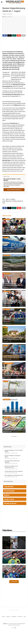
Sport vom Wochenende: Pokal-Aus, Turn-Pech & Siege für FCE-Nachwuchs (13, 320)
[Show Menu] (1, 2)
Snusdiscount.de (11, 625)
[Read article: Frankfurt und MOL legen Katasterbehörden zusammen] (14, 280)
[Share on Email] (19, 35)
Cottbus (5, 327)
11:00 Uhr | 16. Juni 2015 (7, 14)
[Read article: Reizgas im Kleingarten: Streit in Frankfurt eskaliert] (14, 244)
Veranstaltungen (9, 491)
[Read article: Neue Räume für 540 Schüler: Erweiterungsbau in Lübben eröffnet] (14, 370)
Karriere (3, 616)
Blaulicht (5, 237)
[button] (14, 542)
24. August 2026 (7, 233)
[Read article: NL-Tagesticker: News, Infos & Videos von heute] (14, 226)
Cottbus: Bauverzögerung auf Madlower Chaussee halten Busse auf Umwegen (14, 392)
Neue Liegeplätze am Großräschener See (14, 475)
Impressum (8, 616)
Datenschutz (20, 616)
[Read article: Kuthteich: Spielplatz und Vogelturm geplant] (14, 262)
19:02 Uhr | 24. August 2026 (11, 472)
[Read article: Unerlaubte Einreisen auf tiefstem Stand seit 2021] (14, 406)
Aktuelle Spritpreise (10, 503)
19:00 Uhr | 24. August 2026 (11, 476)
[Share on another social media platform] (23, 35)
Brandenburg (6, 219)
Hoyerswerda (6, 291)
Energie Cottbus (9, 499)
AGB (25, 616)
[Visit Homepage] (15, 2)
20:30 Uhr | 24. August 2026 (11, 463)
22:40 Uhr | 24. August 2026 (11, 453)
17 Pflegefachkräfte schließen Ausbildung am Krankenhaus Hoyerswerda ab (12, 302)
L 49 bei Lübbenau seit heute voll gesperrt (14, 471)
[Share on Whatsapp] (14, 35)
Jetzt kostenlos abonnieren (14, 189)
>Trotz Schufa (10, 623)
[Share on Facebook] (4, 35)
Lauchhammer (6, 255)
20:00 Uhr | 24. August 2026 (11, 468)
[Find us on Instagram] (13, 627)
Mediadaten (14, 616)
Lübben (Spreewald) (8, 363)
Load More (14, 436)
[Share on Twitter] (9, 35)
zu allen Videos (14, 581)
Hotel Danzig (17, 625)
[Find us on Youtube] (15, 627)
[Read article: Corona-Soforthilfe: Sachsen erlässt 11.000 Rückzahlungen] (14, 424)
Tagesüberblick (9, 486)
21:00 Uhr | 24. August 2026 (11, 458)
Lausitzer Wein (16, 623)
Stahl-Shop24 (22, 623)
